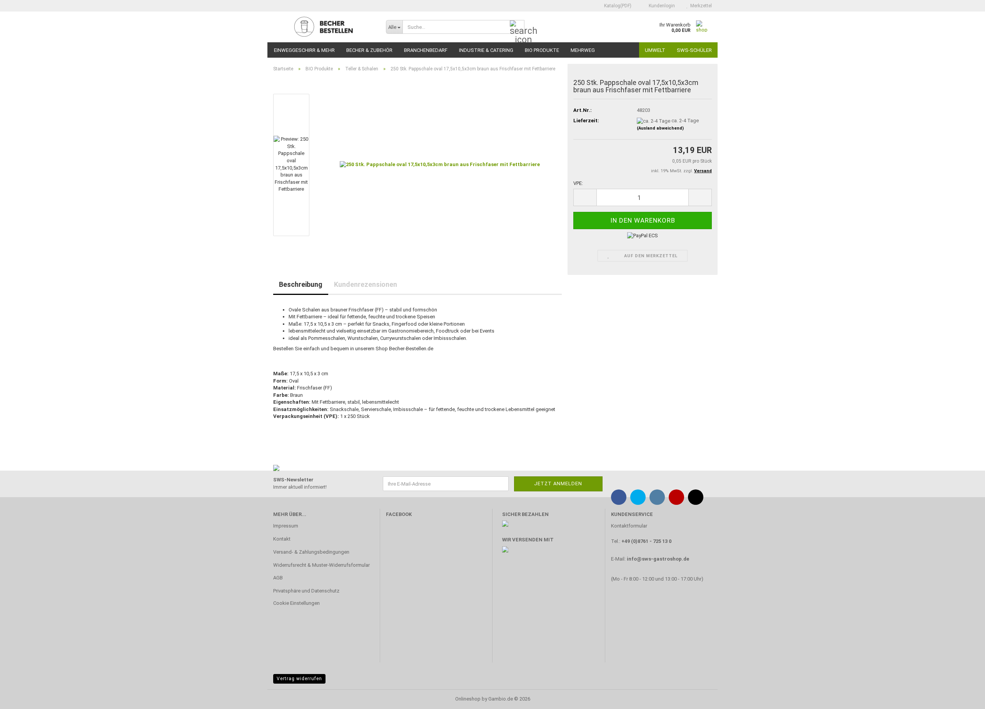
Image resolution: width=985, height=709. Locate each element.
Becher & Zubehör (369, 50)
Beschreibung (300, 284)
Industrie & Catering (486, 50)
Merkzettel (700, 5)
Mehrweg (583, 50)
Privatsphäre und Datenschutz (306, 591)
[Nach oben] (963, 697)
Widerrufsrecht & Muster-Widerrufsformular (321, 565)
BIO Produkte (542, 50)
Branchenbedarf (425, 50)
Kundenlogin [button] (660, 5)
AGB (278, 578)
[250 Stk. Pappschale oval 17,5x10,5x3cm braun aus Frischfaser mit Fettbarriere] (440, 164)
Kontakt (281, 539)
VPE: (578, 183)
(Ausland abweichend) (660, 128)
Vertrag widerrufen (299, 678)
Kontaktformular (629, 526)
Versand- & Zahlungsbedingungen (311, 552)
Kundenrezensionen (365, 284)
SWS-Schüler (694, 50)
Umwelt (655, 50)
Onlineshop (468, 699)
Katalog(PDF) (617, 5)
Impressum (285, 526)
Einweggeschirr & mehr (304, 50)
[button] (584, 197)
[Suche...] (517, 27)
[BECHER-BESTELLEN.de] (323, 27)
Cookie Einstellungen (296, 603)
